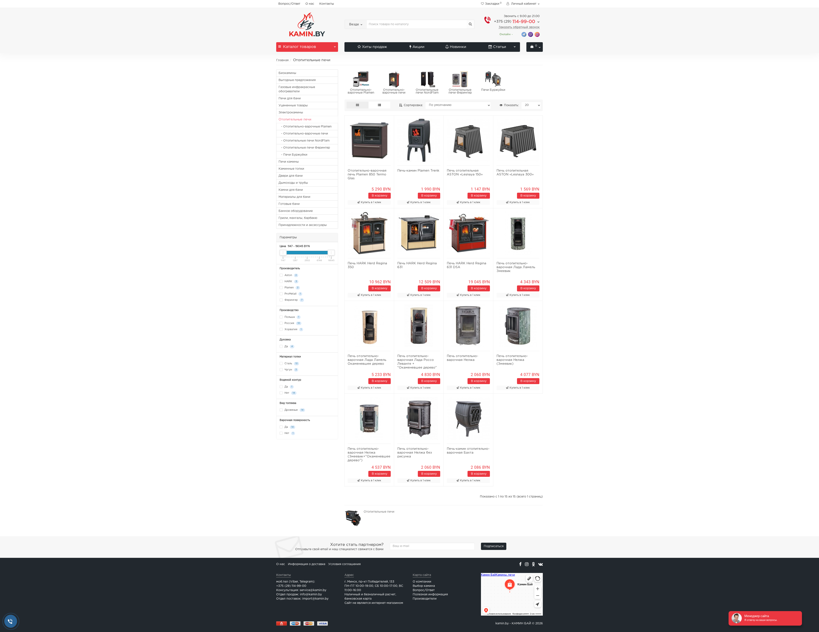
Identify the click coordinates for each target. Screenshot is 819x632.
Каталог (299, 47)
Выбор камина (424, 586)
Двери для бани (291, 176)
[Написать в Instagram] (537, 34)
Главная (282, 60)
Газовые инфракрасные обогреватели (297, 89)
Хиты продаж (374, 47)
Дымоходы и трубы (293, 183)
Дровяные (293, 410)
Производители (425, 598)
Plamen (291, 287)
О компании (422, 581)
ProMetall (292, 294)
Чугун (290, 370)
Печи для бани (290, 98)
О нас (309, 4)
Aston (290, 275)
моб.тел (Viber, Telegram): (295, 581)
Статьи (499, 47)
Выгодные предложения (297, 80)
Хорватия (293, 329)
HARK (290, 281)
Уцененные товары (293, 105)
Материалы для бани (294, 197)
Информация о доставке (306, 564)
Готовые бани (289, 204)
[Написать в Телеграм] (523, 34)
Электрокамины (291, 112)
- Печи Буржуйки (293, 154)
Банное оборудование (296, 211)
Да (288, 346)
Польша (291, 317)
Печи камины (289, 162)
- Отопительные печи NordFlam (304, 140)
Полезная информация (430, 594)
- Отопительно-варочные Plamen (305, 126)
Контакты (326, 4)
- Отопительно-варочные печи (303, 133)
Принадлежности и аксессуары (303, 225)
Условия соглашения (344, 564)
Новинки (458, 47)
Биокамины (287, 73)
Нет (289, 393)
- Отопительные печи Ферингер (304, 147)
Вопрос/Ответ (289, 4)
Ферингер (293, 300)
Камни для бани (291, 190)
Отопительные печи (295, 119)
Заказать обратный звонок (519, 27)
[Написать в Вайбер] (530, 34)
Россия (292, 323)
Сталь (291, 363)
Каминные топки (291, 169)
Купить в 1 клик (371, 202)
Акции (418, 47)
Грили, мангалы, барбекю (298, 218)
